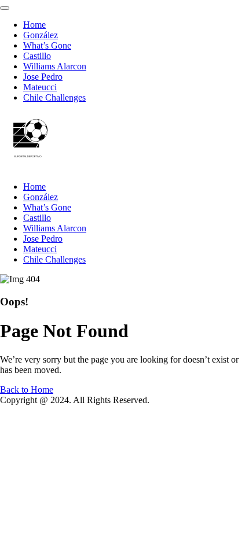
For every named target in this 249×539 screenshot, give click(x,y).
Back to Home (26, 389)
